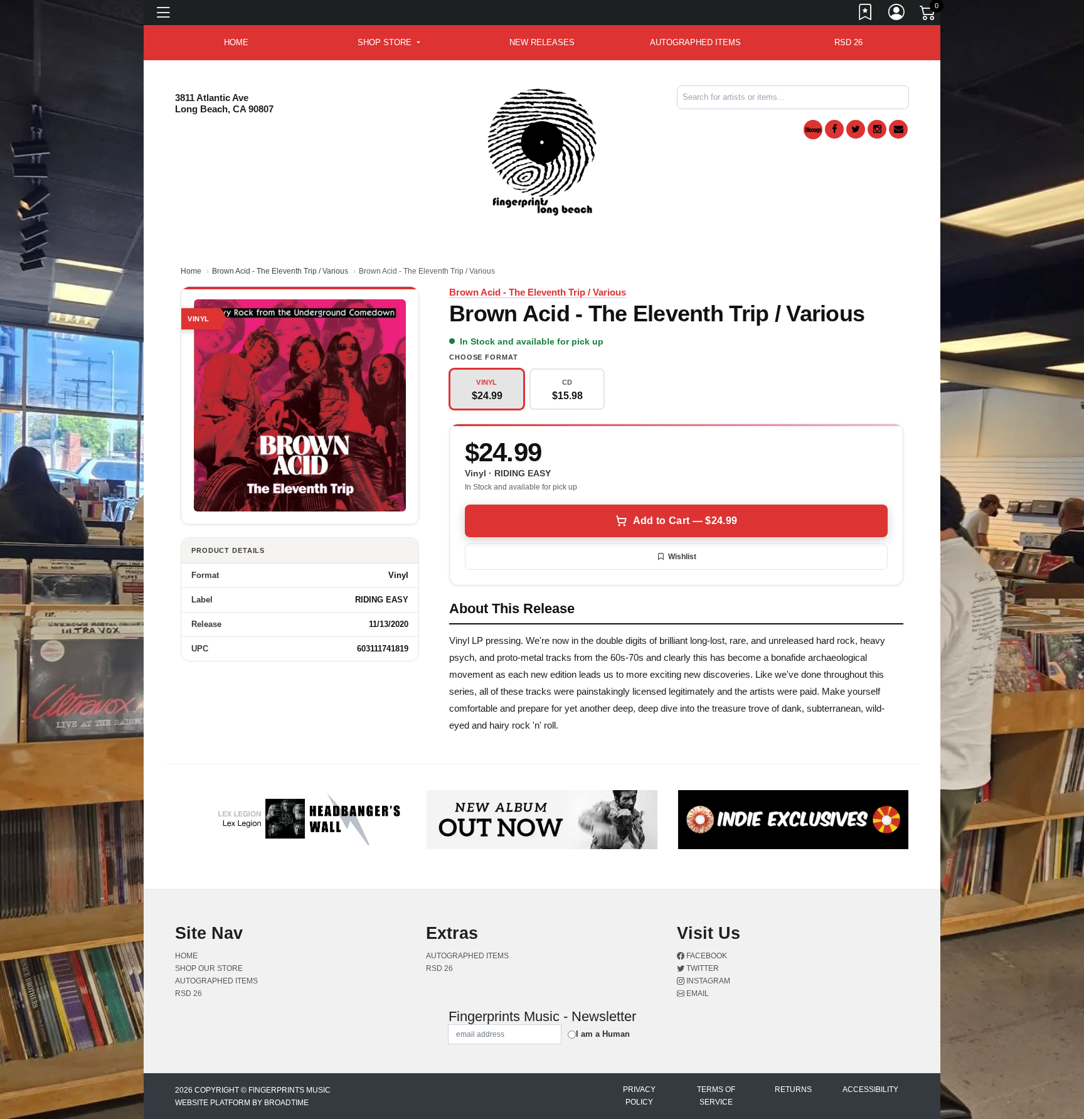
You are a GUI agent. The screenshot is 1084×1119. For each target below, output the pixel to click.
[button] (389, 42)
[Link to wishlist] (865, 14)
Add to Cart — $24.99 (685, 520)
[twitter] (855, 129)
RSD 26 (848, 42)
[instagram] (877, 129)
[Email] (898, 129)
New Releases (542, 42)
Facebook (705, 955)
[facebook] (834, 129)
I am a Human (603, 1034)
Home (191, 271)
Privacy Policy (639, 1095)
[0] (928, 15)
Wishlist (682, 556)
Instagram (707, 981)
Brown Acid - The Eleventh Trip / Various (280, 271)
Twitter (701, 968)
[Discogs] (813, 130)
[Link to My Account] (897, 14)
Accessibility (870, 1089)
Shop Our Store (209, 968)
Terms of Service (716, 1095)
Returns (793, 1089)
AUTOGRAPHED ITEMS (695, 42)
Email (696, 993)
